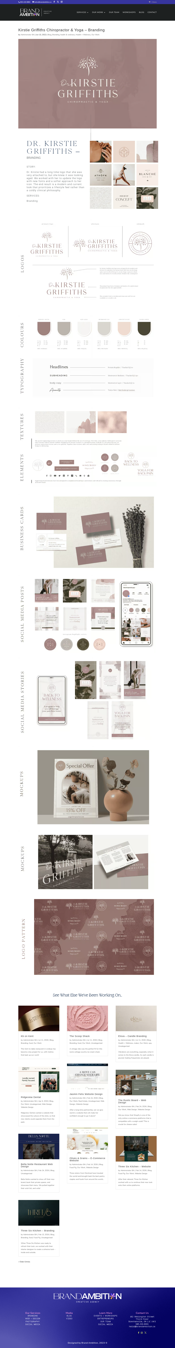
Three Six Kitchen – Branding (37, 1230)
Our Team (114, 12)
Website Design (27, 1107)
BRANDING (33, 1316)
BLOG (69, 1316)
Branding (55, 34)
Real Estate (82, 1101)
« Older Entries (24, 1262)
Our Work (97, 12)
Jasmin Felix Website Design (86, 1094)
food (31, 1043)
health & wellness (67, 34)
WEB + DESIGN (32, 1319)
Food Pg (37, 1237)
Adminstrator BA (27, 34)
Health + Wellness (83, 34)
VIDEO (69, 1319)
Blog (141, 12)
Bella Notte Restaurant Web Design (37, 1165)
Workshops (129, 12)
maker (136, 1043)
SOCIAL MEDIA (32, 1324)
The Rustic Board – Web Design (132, 1101)
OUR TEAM (106, 1322)
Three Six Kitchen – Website (134, 1166)
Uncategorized (35, 1104)
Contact (152, 12)
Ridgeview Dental (31, 1097)
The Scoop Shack (80, 1036)
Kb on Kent (27, 1036)
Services (81, 12)
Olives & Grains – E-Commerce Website (87, 1159)
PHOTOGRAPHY (33, 1322)
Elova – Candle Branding (132, 1036)
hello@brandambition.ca (142, 1327)
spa (150, 1043)
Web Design (47, 1104)
